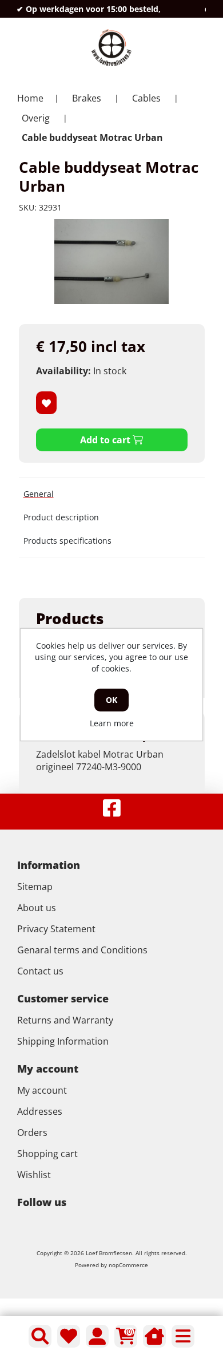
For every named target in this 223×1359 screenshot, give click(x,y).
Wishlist (34, 1174)
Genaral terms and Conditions (82, 950)
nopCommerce (128, 1265)
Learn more (112, 723)
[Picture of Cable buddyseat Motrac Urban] (111, 261)
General (38, 493)
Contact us (40, 971)
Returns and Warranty (65, 1020)
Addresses (39, 1111)
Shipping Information (63, 1041)
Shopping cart (47, 1153)
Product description (61, 517)
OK (111, 699)
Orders (32, 1132)
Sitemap (35, 886)
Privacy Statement (56, 929)
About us (36, 907)
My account (42, 1090)
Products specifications (67, 540)
